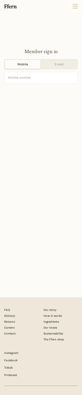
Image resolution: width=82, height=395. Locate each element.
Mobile (22, 64)
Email (59, 64)
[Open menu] (75, 6)
